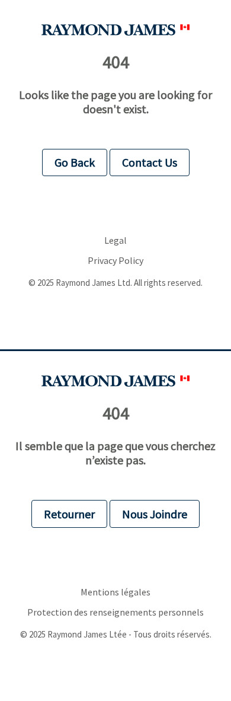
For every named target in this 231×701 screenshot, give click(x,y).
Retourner (69, 513)
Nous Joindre (154, 513)
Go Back (74, 162)
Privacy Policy (115, 261)
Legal (115, 240)
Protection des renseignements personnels (115, 612)
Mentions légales (115, 592)
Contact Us (149, 162)
